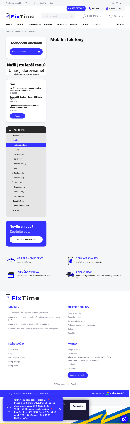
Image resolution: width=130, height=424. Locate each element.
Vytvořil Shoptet (98, 393)
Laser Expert (71, 384)
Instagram (72, 368)
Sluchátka (18, 182)
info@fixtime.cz (74, 350)
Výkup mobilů (13, 366)
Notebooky (18, 159)
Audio (16, 168)
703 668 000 (72, 354)
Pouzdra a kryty (20, 164)
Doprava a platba (74, 313)
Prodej (15, 140)
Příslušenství (19, 173)
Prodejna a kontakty (14, 3)
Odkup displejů (40, 3)
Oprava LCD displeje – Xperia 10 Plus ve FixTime (26, 98)
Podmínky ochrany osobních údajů (81, 325)
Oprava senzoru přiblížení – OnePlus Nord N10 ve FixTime (24, 107)
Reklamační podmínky (76, 321)
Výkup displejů (14, 362)
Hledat (72, 16)
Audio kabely (19, 178)
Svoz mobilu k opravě (16, 358)
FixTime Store (59, 384)
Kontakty (71, 333)
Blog (51, 3)
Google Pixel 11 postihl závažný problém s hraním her (29, 324)
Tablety (16, 150)
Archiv (17, 116)
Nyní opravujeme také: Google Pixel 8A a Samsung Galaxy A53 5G (25, 89)
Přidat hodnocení (19, 52)
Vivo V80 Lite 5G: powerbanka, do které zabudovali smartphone (33, 329)
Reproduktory (19, 187)
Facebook (71, 364)
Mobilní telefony (20, 145)
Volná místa (13, 350)
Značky (16, 210)
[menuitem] (10, 24)
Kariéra (70, 329)
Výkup (28, 3)
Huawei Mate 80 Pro (21, 206)
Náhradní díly (19, 192)
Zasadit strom (18, 201)
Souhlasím (78, 406)
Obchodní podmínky (75, 317)
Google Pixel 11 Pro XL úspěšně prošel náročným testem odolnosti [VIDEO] (34, 318)
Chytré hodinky (19, 154)
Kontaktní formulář (77, 375)
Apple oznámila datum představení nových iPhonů (28, 313)
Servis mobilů (18, 136)
